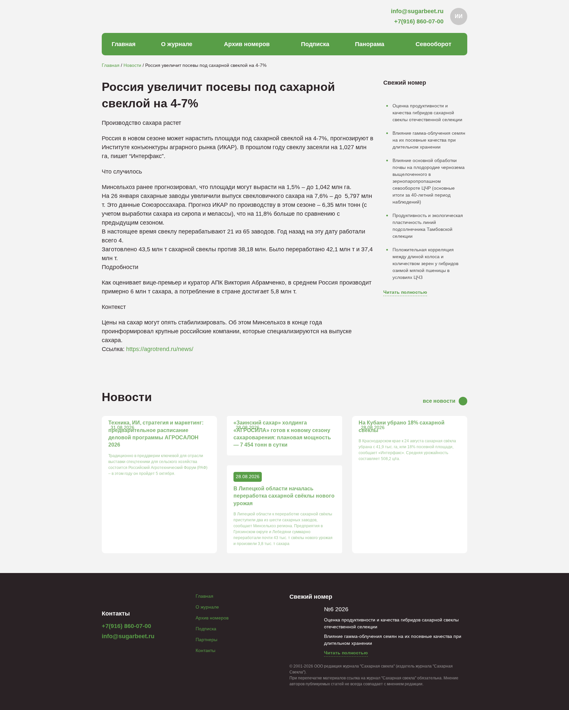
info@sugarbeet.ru (128, 636)
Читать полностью (405, 292)
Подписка (315, 44)
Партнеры (206, 639)
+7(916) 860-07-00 (126, 626)
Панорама (369, 44)
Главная (124, 44)
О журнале (176, 44)
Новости (132, 65)
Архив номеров (247, 44)
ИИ (459, 16)
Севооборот (433, 44)
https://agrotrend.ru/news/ (159, 349)
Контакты (205, 650)
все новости (439, 401)
